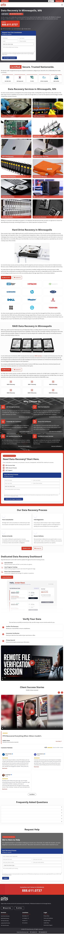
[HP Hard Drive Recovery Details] (31, 292)
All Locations (25, 922)
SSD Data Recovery (5, 920)
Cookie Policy (46, 922)
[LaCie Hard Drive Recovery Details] (53, 292)
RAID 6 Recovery (11, 393)
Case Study (58, 741)
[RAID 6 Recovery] (11, 390)
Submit (6, 878)
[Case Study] (61, 741)
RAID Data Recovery (5, 918)
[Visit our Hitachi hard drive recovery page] (31, 284)
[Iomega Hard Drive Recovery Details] (53, 299)
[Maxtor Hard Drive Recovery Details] (31, 299)
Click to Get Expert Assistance (14, 499)
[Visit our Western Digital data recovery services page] (11, 284)
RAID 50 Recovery (53, 393)
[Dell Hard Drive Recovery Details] (11, 299)
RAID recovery (38, 356)
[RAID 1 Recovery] (32, 382)
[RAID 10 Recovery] (32, 390)
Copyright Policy (47, 920)
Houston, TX (24, 920)
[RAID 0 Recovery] (11, 382)
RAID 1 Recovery (32, 384)
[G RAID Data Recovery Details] (31, 307)
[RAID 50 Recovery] (53, 390)
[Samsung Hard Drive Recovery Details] (11, 292)
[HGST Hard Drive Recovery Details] (11, 307)
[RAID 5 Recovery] (53, 382)
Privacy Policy (13, 495)
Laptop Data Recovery (5, 923)
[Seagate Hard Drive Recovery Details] (53, 284)
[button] (32, 663)
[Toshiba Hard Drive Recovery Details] (53, 307)
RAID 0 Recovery (11, 384)
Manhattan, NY (25, 916)
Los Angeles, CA (25, 918)
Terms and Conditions (48, 918)
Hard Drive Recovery (5, 916)
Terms (6, 54)
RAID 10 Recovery (32, 393)
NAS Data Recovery (5, 925)
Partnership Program (48, 925)
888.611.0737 (32, 890)
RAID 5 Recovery (53, 384)
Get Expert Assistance (9, 58)
